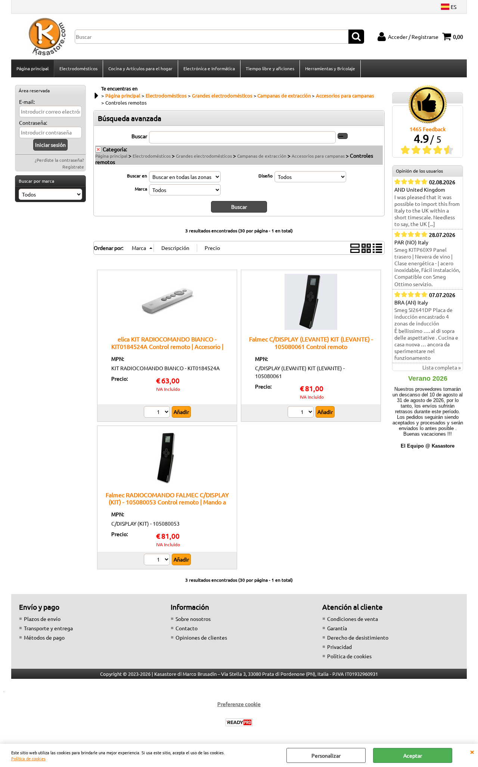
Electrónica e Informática (209, 68)
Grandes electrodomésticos (204, 156)
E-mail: (27, 101)
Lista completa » (441, 367)
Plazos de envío (42, 618)
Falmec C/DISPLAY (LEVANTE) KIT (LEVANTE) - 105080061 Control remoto (311, 342)
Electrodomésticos (78, 68)
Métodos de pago (44, 637)
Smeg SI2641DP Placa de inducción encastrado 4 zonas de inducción (423, 316)
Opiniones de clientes (201, 637)
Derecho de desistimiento (357, 637)
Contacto (187, 628)
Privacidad (339, 646)
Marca (141, 189)
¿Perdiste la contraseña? (59, 160)
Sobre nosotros (193, 618)
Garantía (337, 628)
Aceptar (412, 755)
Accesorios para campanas (318, 156)
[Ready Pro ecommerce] (239, 722)
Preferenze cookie (239, 703)
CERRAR (472, 751)
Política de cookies (28, 758)
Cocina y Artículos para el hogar (140, 68)
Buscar (139, 136)
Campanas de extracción (261, 156)
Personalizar (326, 755)
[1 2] (158, 413)
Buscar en (137, 176)
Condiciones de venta (352, 618)
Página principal (32, 68)
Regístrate (73, 167)
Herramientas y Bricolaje (330, 68)
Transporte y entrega (48, 628)
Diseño (265, 176)
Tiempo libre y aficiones (270, 68)
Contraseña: (33, 122)
